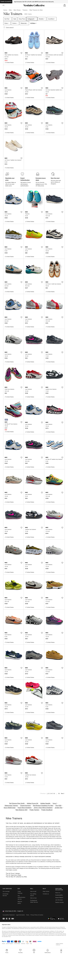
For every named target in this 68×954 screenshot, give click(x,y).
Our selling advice (33, 894)
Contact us (46, 894)
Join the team (59, 900)
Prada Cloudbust (46, 810)
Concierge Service (5, 894)
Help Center (46, 891)
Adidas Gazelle (45, 803)
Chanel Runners (25, 806)
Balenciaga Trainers (11, 806)
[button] (64, 5)
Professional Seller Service (34, 901)
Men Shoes (17, 10)
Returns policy (20, 902)
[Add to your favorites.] (21, 53)
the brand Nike (21, 826)
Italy (31, 943)
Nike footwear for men (12, 845)
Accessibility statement (9, 915)
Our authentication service (22, 897)
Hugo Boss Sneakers (24, 808)
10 (59, 793)
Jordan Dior (58, 808)
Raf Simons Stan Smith (17, 803)
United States (17, 943)
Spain (27, 943)
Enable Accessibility (6, 1)
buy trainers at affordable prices (44, 830)
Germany (23, 943)
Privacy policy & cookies (37, 915)
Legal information (20, 915)
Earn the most (55, 178)
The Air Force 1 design (13, 873)
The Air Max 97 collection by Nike (16, 877)
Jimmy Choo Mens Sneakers (43, 808)
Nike (10, 10)
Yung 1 (54, 803)
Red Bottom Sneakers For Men (43, 806)
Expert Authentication (25, 179)
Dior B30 (58, 806)
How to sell (33, 891)
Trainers (24, 10)
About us (57, 893)
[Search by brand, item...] (3, 5)
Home (5, 10)
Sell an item (33, 898)
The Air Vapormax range (13, 875)
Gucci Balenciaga (9, 808)
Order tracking (20, 892)
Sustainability (59, 895)
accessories (57, 862)
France (3, 943)
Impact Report (59, 897)
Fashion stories (59, 902)
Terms (27, 915)
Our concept (6, 891)
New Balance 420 (21, 810)
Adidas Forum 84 (32, 803)
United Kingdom (9, 943)
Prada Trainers (34, 810)
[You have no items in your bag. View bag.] (64, 5)
